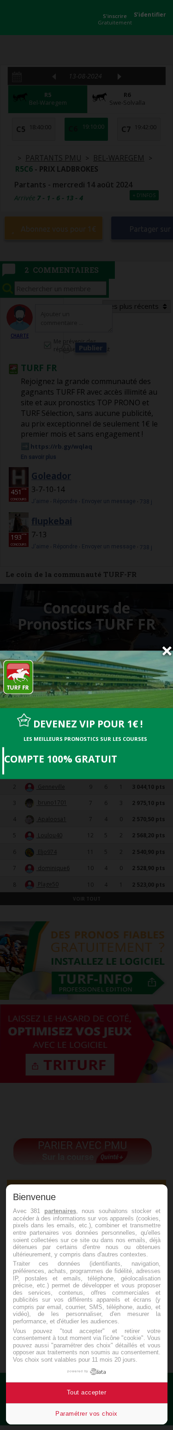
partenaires (60, 1211)
